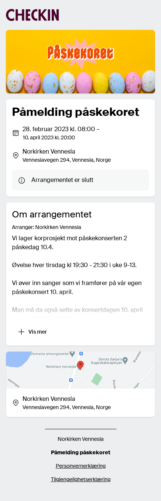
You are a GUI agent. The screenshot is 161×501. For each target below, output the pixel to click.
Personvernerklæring (81, 466)
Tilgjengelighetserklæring (80, 479)
